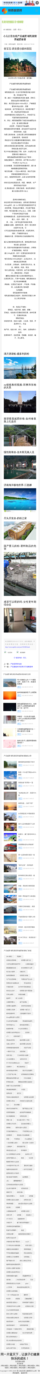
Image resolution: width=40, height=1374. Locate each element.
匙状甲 (8, 998)
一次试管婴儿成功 (11, 1143)
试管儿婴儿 (28, 1245)
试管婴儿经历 (25, 1211)
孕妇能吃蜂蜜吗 (11, 1089)
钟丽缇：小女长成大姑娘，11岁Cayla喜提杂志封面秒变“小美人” (26, 718)
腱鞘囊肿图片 (18, 1181)
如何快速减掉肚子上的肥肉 (26, 692)
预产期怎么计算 (27, 1108)
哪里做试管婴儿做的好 (25, 1082)
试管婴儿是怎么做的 (12, 1200)
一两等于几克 (10, 1051)
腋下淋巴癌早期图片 (23, 1222)
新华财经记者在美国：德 (26, 875)
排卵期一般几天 (25, 1009)
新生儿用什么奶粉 (11, 1314)
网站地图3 (22, 1366)
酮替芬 (26, 1295)
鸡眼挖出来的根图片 (12, 1249)
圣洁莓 (8, 1207)
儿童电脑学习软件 (25, 1013)
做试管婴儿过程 (24, 1040)
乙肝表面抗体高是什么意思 (14, 1184)
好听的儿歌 (27, 1200)
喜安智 (27, 1032)
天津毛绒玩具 (25, 1348)
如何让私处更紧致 (23, 1321)
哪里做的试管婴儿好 (12, 1078)
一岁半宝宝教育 (27, 1169)
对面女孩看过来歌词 (12, 1317)
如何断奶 (25, 1177)
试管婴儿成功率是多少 (13, 1032)
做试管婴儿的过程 (25, 1044)
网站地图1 (5, 1366)
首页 (14, 29)
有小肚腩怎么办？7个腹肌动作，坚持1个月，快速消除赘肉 (26, 682)
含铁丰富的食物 (26, 1006)
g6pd (26, 1283)
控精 (7, 1139)
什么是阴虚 (28, 1139)
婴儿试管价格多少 (11, 1336)
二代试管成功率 (20, 1279)
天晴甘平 (9, 1222)
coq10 (27, 1241)
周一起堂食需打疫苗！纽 (26, 855)
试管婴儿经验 (24, 975)
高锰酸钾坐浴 (27, 1276)
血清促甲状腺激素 (25, 1112)
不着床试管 (9, 987)
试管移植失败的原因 (12, 1048)
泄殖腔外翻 (30, 1329)
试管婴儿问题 (10, 1344)
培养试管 (9, 1093)
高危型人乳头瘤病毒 (23, 1135)
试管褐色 (26, 1257)
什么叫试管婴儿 (23, 1028)
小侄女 (23, 1089)
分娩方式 (22, 971)
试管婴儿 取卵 (10, 1009)
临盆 (22, 1230)
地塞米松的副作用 (11, 1169)
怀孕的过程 (9, 1082)
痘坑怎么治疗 (10, 990)
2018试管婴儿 (10, 1059)
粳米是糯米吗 (10, 1013)
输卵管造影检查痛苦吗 (13, 1264)
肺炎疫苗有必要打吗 (23, 1287)
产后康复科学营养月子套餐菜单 (21, 667)
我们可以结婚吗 (27, 1070)
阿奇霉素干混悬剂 (28, 1302)
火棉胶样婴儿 (10, 1002)
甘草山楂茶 (9, 994)
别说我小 (29, 1215)
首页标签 (20, 1363)
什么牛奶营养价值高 (12, 1310)
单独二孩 (9, 1120)
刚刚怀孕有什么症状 (12, 1162)
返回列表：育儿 (21, 658)
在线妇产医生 (24, 1344)
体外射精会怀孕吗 (11, 1070)
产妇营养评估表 (16, 664)
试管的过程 (23, 1116)
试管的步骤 (9, 1234)
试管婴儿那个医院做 (26, 990)
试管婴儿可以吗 (11, 1124)
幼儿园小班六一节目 (23, 1120)
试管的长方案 (29, 1306)
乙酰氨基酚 (28, 1298)
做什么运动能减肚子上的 (26, 824)
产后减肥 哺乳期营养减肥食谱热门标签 (17, 950)
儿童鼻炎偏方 (29, 964)
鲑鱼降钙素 (9, 1028)
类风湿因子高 (21, 1146)
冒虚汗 (27, 1063)
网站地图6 (13, 1368)
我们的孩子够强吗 (11, 1177)
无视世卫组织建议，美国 (26, 906)
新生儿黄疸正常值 (25, 1260)
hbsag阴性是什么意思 (13, 1017)
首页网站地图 (20, 1361)
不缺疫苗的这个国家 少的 (26, 917)
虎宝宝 (19, 1093)
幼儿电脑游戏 (10, 1116)
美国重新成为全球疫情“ (26, 844)
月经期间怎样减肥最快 (13, 1226)
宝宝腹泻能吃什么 (11, 1131)
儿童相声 (9, 1146)
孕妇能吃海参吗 (27, 1021)
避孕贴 (8, 1127)
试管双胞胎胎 (10, 1112)
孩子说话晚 (23, 1002)
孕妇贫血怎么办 (11, 1150)
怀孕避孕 (24, 1150)
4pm (7, 1105)
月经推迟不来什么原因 (13, 1306)
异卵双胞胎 (27, 1249)
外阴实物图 (21, 994)
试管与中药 (23, 1059)
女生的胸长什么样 (26, 968)
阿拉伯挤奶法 (28, 1253)
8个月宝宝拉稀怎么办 (13, 1063)
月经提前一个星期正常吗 (14, 1329)
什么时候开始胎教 (11, 1021)
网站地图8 (31, 1368)
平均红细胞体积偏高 (12, 1253)
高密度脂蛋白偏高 (11, 1276)
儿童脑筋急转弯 (11, 1211)
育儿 (19, 29)
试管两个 (9, 1067)
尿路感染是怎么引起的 (13, 1283)
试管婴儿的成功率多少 (13, 1272)
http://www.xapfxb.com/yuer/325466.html (17, 647)
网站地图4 (31, 1366)
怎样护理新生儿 (11, 1158)
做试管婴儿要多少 (11, 1302)
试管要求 (9, 1135)
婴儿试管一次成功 (28, 1143)
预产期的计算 (10, 1260)
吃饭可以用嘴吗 (11, 1230)
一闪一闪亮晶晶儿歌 (12, 1295)
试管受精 (22, 1051)
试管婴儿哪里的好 (11, 1333)
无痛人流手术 (10, 1044)
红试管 (31, 1158)
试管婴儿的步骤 (29, 1097)
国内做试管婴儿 (24, 1025)
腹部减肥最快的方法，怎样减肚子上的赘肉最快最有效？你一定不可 (26, 706)
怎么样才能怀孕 (11, 1188)
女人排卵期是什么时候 (13, 1154)
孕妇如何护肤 (10, 1040)
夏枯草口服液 (28, 1165)
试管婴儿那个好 (26, 960)
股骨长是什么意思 (21, 1127)
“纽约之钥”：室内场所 (25, 865)
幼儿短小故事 (10, 971)
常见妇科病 (27, 983)
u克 (7, 1181)
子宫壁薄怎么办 (27, 1131)
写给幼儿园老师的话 (12, 1097)
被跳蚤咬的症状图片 (24, 1234)
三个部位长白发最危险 (13, 1245)
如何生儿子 (28, 1154)
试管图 (19, 1215)
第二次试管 (19, 998)
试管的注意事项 (11, 960)
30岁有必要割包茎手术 (13, 964)
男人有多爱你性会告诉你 (14, 1340)
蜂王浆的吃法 (21, 1067)
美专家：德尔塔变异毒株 (26, 927)
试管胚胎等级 (24, 1325)
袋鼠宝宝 (9, 1192)
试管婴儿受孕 (28, 1317)
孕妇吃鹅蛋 (9, 1203)
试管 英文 (9, 1055)
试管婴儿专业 (10, 1101)
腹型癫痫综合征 (11, 968)
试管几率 (9, 1215)
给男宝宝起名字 (11, 1238)
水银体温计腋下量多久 (13, 1241)
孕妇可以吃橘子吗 (11, 1108)
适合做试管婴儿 (26, 1124)
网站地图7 (22, 1368)
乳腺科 (19, 956)
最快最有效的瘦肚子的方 (26, 762)
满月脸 (8, 1279)
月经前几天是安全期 (26, 1101)
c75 (7, 1036)
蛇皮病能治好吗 (27, 1314)
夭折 (31, 1279)
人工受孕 (9, 1287)
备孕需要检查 (10, 975)
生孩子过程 (27, 1048)
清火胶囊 (17, 1105)
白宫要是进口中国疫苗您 (26, 813)
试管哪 (18, 1207)
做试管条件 (9, 1321)
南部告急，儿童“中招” (25, 803)
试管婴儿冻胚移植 (11, 1291)
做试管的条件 (10, 1325)
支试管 (22, 1196)
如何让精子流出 (11, 1348)
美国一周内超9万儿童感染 (27, 896)
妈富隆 (18, 1298)
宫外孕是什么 (10, 1025)
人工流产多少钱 (11, 1074)
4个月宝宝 (9, 1219)
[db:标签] (9, 956)
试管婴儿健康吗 (11, 1006)
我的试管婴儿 (10, 1196)
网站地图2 (13, 1366)
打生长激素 (27, 1078)
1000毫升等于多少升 (12, 1165)
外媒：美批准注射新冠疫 (26, 886)
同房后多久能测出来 (12, 983)
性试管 (8, 1298)
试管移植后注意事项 (27, 1074)
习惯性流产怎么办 (26, 979)
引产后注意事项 (11, 979)
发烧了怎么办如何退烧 (13, 1086)
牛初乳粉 (17, 1139)
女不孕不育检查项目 (24, 987)
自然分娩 (20, 1192)
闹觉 (22, 1158)
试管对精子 (17, 1036)
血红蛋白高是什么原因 (25, 1203)
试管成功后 (24, 1188)
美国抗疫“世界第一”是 (25, 782)
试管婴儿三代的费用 (12, 1257)
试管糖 (31, 1196)
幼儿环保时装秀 (27, 1333)
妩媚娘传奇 (21, 1219)
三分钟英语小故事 (22, 1055)
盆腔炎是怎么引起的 (12, 1173)
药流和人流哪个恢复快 (13, 1268)
